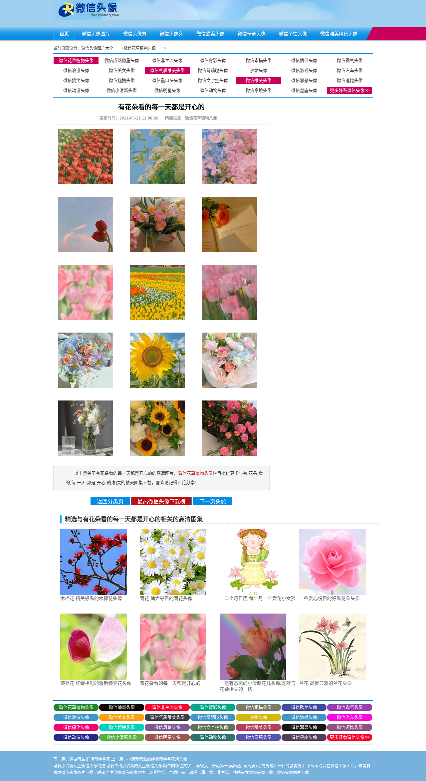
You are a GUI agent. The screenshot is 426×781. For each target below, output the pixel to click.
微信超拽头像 (122, 80)
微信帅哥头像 (122, 707)
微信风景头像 (167, 727)
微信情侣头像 (304, 60)
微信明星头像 (167, 90)
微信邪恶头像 (304, 80)
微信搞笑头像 (76, 80)
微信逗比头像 (350, 80)
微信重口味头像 (167, 80)
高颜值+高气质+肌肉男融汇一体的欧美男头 (267, 766)
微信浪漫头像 (76, 70)
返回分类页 (110, 501)
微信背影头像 (213, 60)
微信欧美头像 (304, 707)
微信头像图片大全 (97, 48)
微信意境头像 (259, 90)
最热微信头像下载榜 (161, 501)
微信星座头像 (304, 90)
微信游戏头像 (304, 70)
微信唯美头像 (259, 80)
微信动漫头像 (76, 90)
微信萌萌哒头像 (213, 70)
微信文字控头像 (213, 80)
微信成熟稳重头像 (122, 60)
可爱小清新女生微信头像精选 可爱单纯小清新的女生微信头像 (107, 766)
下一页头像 (212, 501)
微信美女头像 (122, 70)
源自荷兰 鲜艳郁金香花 (89, 759)
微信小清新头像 (121, 90)
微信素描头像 (259, 60)
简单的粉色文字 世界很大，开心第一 (195, 766)
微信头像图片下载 (293, 772)
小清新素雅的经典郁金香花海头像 (157, 759)
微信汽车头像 (350, 70)
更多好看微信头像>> (350, 90)
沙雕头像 (258, 70)
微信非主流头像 (167, 60)
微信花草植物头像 (140, 48)
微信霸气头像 (350, 60)
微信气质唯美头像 (167, 70)
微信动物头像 (213, 90)
